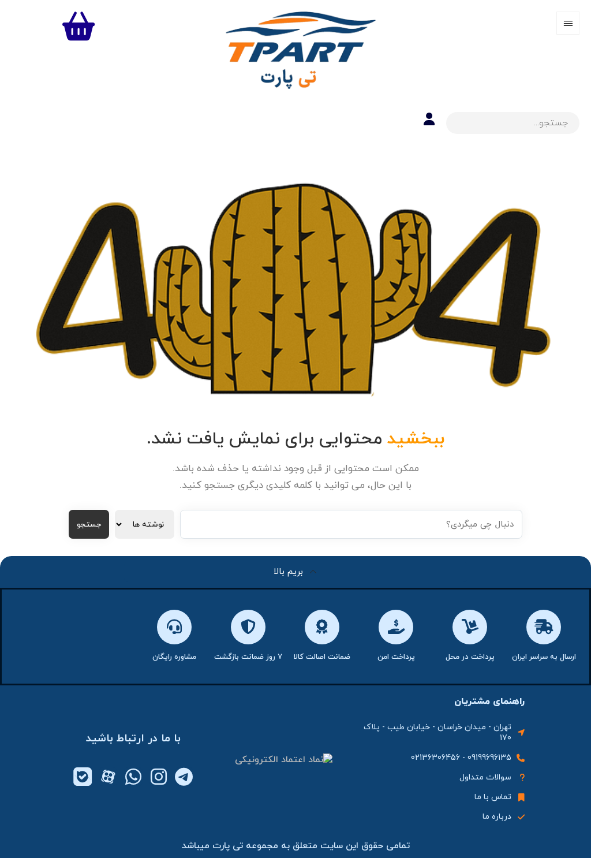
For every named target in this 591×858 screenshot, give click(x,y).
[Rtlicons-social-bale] (82, 776)
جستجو (89, 524)
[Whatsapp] (133, 776)
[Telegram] (184, 776)
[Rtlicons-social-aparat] (108, 776)
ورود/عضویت (429, 118)
